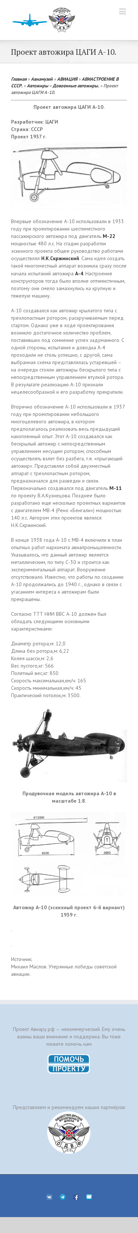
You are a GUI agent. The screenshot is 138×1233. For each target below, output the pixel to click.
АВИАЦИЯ (67, 79)
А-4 (79, 273)
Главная (18, 79)
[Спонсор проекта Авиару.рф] (69, 1132)
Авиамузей (42, 79)
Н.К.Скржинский (60, 258)
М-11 (115, 488)
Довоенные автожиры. (76, 85)
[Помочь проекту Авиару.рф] (69, 1056)
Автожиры (37, 85)
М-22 (109, 236)
